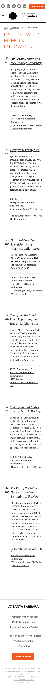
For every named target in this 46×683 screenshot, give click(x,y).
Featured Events (20, 565)
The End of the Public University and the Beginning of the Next (24, 492)
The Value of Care (26, 277)
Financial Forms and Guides (24, 627)
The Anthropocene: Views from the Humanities (26, 217)
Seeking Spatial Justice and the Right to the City (25, 409)
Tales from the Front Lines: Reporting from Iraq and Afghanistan (24, 319)
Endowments (14, 27)
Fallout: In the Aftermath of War (24, 384)
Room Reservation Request (24, 616)
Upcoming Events (21, 125)
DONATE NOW (37, 6)
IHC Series (36, 125)
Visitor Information (24, 640)
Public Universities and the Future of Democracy (26, 60)
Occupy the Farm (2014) (25, 150)
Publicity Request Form (24, 622)
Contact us (24, 646)
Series (29, 280)
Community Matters (22, 128)
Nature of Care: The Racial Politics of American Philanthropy (26, 244)
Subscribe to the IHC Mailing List (24, 635)
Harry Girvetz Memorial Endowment (22, 120)
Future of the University (30, 548)
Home (6, 27)
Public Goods (24, 456)
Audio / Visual (19, 293)
